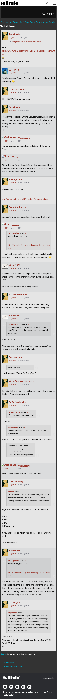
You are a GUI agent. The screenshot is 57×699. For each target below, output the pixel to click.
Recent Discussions (13, 666)
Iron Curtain (15, 357)
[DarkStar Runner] (5, 209)
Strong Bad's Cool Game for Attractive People (26, 42)
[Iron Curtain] (5, 359)
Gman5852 (14, 265)
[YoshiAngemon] (5, 91)
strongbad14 (15, 179)
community (48, 678)
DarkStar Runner (18, 207)
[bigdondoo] (5, 552)
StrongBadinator (18, 294)
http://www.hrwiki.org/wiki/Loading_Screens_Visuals (26, 199)
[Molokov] (5, 71)
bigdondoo (14, 550)
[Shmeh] (6, 156)
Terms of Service (47, 692)
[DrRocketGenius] (5, 404)
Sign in (4, 654)
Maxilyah (14, 34)
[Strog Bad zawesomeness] (5, 383)
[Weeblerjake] (9, 137)
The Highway (16, 481)
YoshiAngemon (17, 89)
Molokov (14, 70)
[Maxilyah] (5, 36)
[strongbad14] (5, 181)
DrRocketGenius (17, 402)
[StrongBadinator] (5, 296)
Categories (48, 14)
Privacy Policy (9, 695)
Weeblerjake (23, 138)
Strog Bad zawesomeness (22, 381)
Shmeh (15, 157)
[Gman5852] (5, 266)
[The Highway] (5, 483)
